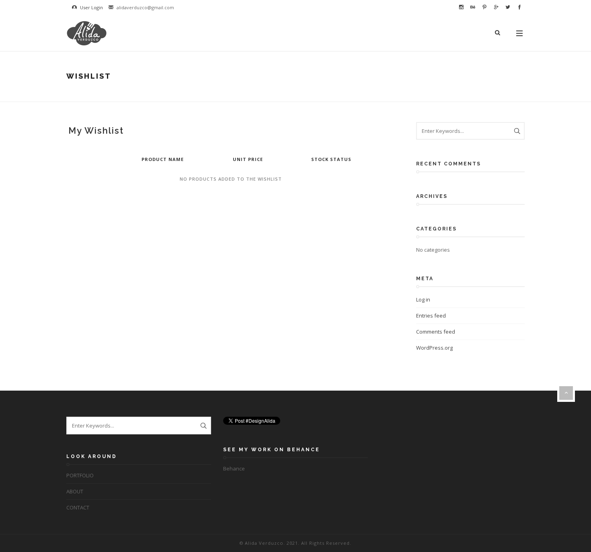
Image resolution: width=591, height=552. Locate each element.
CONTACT (77, 507)
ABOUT (74, 491)
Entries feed (431, 315)
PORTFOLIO (80, 475)
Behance (234, 468)
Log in (423, 299)
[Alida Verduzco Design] (86, 33)
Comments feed (435, 331)
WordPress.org (434, 347)
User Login (91, 7)
